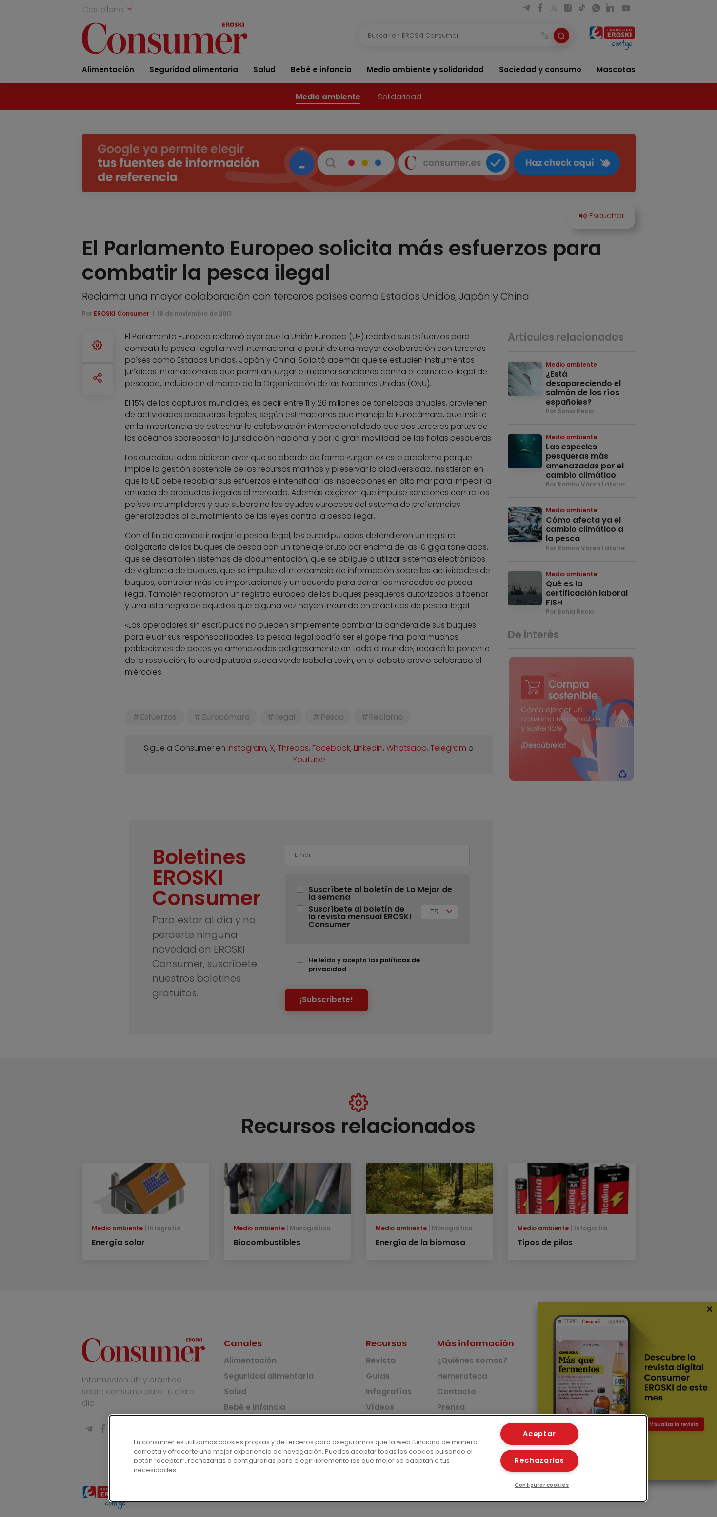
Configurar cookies (542, 1485)
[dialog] (378, 1458)
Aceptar (539, 1434)
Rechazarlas (539, 1460)
